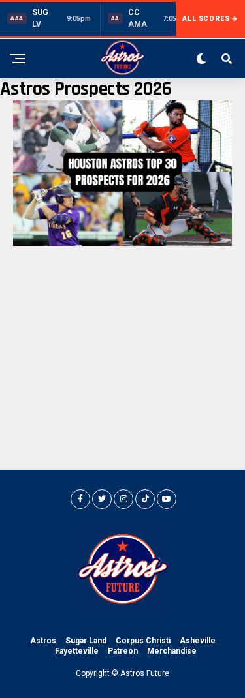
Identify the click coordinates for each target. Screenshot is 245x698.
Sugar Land (85, 640)
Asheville (198, 640)
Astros (43, 640)
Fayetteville (77, 651)
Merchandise (172, 651)
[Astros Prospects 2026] (122, 242)
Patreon (123, 651)
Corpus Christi (143, 640)
